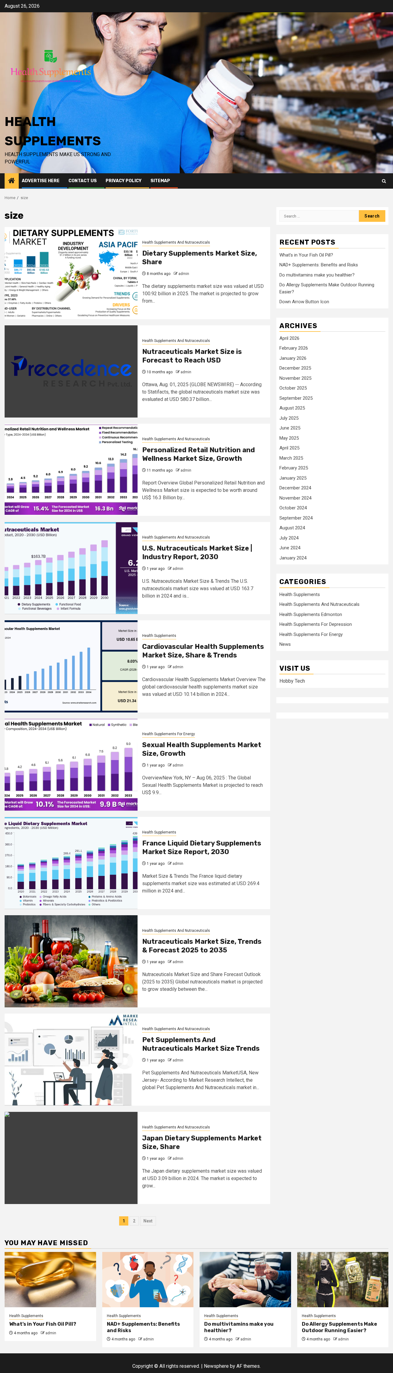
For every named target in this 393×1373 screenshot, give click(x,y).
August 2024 (292, 527)
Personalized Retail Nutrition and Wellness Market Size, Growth (198, 454)
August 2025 (292, 407)
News (285, 644)
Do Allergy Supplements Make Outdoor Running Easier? (339, 1327)
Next (148, 1220)
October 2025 (293, 387)
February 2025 (293, 467)
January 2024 (292, 557)
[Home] (11, 181)
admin (183, 274)
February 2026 (293, 348)
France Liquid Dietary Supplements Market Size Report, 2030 (201, 847)
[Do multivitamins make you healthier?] (245, 1279)
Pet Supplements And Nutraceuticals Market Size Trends (201, 1044)
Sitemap (160, 180)
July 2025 (288, 418)
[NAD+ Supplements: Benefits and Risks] (148, 1279)
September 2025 (296, 398)
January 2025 (292, 478)
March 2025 (291, 458)
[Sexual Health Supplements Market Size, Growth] (71, 765)
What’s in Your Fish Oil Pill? (306, 254)
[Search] (384, 181)
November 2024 (295, 497)
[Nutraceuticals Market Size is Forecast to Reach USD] (71, 371)
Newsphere (216, 1366)
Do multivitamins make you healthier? (317, 274)
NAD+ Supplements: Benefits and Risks (318, 264)
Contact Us (82, 180)
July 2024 (288, 537)
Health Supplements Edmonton (310, 614)
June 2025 (289, 427)
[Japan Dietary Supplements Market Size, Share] (71, 1158)
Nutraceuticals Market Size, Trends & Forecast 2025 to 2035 (202, 946)
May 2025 (289, 438)
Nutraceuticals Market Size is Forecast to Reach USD (192, 356)
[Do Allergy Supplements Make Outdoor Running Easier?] (343, 1279)
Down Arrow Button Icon (304, 301)
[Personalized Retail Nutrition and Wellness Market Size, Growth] (71, 470)
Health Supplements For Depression (315, 624)
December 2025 (295, 368)
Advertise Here (41, 180)
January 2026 (292, 358)
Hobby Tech (292, 681)
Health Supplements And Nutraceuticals (176, 242)
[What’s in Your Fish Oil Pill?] (50, 1279)
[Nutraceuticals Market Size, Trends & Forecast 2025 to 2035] (71, 961)
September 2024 (296, 517)
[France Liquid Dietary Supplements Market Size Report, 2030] (71, 863)
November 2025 (295, 378)
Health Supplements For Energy (168, 734)
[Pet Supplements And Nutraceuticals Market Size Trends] (71, 1060)
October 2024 (293, 507)
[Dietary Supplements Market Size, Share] (71, 273)
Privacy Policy (124, 180)
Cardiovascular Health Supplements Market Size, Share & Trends (203, 651)
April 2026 (289, 338)
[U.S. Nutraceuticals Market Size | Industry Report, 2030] (71, 568)
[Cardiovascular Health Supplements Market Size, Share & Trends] (71, 666)
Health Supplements (159, 636)
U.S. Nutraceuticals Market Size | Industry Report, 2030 (197, 552)
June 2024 (289, 547)
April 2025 (289, 447)
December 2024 (295, 487)
